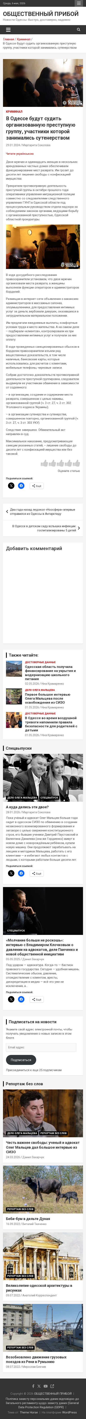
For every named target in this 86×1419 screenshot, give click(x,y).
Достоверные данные (40, 662)
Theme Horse (29, 1412)
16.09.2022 (13, 1224)
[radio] (44, 463)
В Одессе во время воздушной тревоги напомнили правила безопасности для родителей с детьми (51, 724)
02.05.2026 (32, 683)
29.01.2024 (13, 145)
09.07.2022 (13, 1295)
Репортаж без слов (24, 1083)
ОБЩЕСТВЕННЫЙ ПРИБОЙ (41, 13)
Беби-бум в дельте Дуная (28, 1219)
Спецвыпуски (19, 748)
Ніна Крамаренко (52, 683)
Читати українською (20, 154)
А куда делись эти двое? (27, 807)
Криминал (14, 111)
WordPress (69, 1412)
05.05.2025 (13, 959)
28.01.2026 (13, 812)
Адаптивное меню (79, 3)
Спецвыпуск (49, 797)
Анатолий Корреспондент (39, 1295)
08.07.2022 (13, 1366)
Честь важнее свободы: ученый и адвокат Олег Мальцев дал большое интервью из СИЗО (43, 1147)
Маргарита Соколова (36, 145)
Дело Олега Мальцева (40, 690)
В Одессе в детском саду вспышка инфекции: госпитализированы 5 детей (44, 528)
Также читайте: (23, 655)
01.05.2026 (32, 707)
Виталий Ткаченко (34, 1224)
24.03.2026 (13, 1157)
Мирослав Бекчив (34, 1366)
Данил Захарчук (33, 959)
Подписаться (21, 1060)
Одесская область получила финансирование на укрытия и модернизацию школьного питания (50, 673)
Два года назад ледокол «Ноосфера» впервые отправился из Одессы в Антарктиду (42, 512)
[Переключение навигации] (8, 29)
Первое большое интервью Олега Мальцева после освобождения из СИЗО (47, 698)
